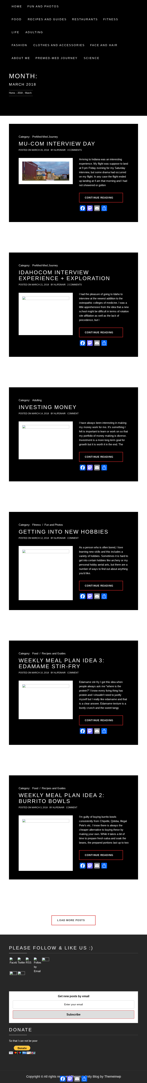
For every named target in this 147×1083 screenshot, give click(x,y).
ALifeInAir (60, 150)
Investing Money (48, 407)
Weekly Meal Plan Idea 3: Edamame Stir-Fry (62, 663)
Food (17, 19)
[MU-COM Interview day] (46, 171)
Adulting (34, 32)
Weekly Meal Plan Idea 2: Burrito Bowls (62, 798)
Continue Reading (99, 197)
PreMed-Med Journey (56, 58)
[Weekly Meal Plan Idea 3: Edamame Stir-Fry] (46, 700)
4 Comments (74, 150)
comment (73, 413)
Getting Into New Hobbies (63, 532)
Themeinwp (112, 1076)
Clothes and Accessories (59, 45)
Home (17, 6)
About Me (21, 58)
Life (15, 32)
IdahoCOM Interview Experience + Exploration (64, 275)
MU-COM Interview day (57, 144)
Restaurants (85, 19)
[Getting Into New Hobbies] (46, 573)
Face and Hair (104, 45)
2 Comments (74, 284)
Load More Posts (71, 920)
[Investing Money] (46, 440)
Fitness (110, 19)
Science (91, 58)
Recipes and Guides (47, 19)
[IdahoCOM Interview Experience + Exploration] (46, 314)
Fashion (19, 45)
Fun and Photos (43, 6)
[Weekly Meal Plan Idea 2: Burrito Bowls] (46, 843)
